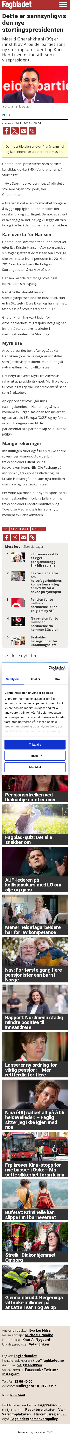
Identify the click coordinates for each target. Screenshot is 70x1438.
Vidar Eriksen (39, 1344)
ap (5, 529)
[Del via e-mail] (23, 131)
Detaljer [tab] (35, 679)
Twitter (50, 1369)
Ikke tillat (35, 767)
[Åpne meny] (63, 5)
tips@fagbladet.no (48, 1360)
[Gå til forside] (17, 5)
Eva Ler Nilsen (40, 1330)
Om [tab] (57, 679)
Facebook (33, 1369)
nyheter (38, 529)
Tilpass (33, 755)
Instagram (11, 1374)
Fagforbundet (25, 1356)
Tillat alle (35, 744)
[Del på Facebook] (6, 131)
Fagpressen (47, 1405)
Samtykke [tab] (12, 679)
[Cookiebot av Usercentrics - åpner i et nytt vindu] (49, 668)
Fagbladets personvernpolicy (34, 1419)
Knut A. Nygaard (36, 1339)
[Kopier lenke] (32, 131)
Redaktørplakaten (40, 1409)
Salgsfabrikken (29, 1365)
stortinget (19, 529)
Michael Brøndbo (39, 1335)
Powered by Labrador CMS (35, 1432)
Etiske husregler (47, 1414)
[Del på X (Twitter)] (15, 131)
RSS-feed (17, 1395)
